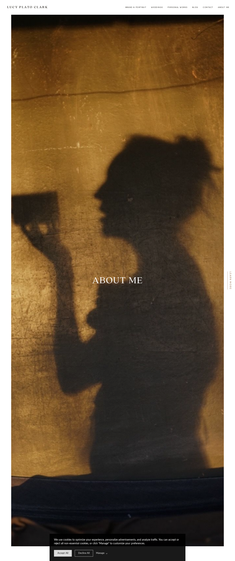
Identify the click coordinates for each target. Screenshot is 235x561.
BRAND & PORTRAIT (136, 7)
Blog (195, 7)
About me (223, 7)
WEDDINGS (157, 7)
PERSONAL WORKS (177, 7)
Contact (208, 7)
